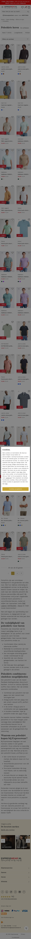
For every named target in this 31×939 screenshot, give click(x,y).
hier (21, 472)
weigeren (9, 478)
